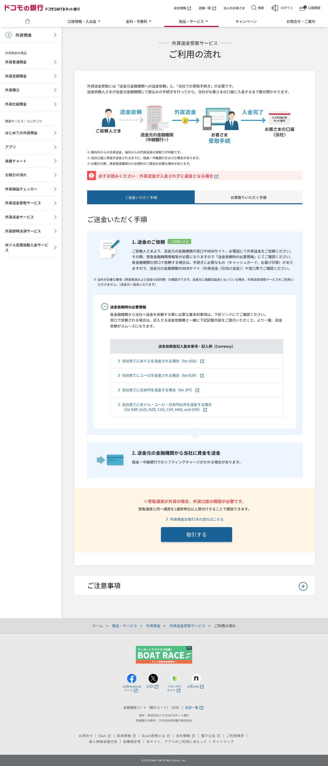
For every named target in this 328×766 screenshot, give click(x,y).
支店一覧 (191, 708)
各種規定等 (132, 741)
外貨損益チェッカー (21, 188)
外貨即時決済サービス (23, 231)
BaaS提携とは (156, 735)
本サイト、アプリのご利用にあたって (176, 741)
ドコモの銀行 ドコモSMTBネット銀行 (42, 7)
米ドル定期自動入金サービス (26, 247)
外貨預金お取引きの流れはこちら (197, 519)
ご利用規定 (235, 735)
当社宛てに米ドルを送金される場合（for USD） (160, 360)
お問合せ (86, 735)
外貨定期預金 (16, 76)
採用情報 (127, 735)
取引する (196, 534)
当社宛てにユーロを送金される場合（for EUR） (160, 375)
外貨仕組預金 (16, 103)
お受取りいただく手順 (248, 197)
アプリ (10, 146)
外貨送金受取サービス (23, 202)
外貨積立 (12, 89)
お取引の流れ (16, 174)
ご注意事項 (103, 585)
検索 (261, 7)
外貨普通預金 (16, 61)
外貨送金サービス (19, 216)
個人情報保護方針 (103, 741)
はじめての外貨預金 (21, 132)
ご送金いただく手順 (141, 197)
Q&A (104, 735)
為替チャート (16, 160)
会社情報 (180, 8)
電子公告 (211, 735)
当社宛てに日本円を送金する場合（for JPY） (158, 389)
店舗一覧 (205, 8)
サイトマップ (223, 741)
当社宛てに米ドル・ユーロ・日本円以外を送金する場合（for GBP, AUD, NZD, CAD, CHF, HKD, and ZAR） (167, 407)
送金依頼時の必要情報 (128, 306)
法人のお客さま (234, 8)
